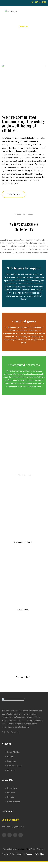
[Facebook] (3, 3)
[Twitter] (11, 3)
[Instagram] (16, 3)
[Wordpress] (20, 835)
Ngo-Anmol (23, 849)
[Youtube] (7, 3)
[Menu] (3, 12)
